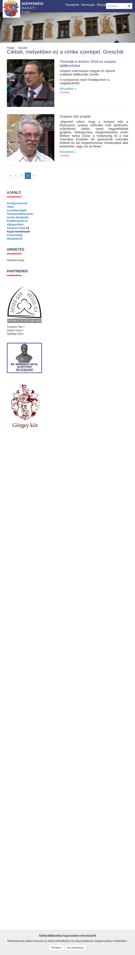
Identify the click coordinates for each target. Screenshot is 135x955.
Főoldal (10, 48)
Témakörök (72, 4)
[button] (10, 26)
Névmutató (88, 4)
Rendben (56, 947)
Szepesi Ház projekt (75, 116)
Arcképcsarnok (17, 203)
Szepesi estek (16, 227)
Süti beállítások (75, 947)
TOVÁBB (64, 92)
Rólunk (101, 4)
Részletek (68, 88)
